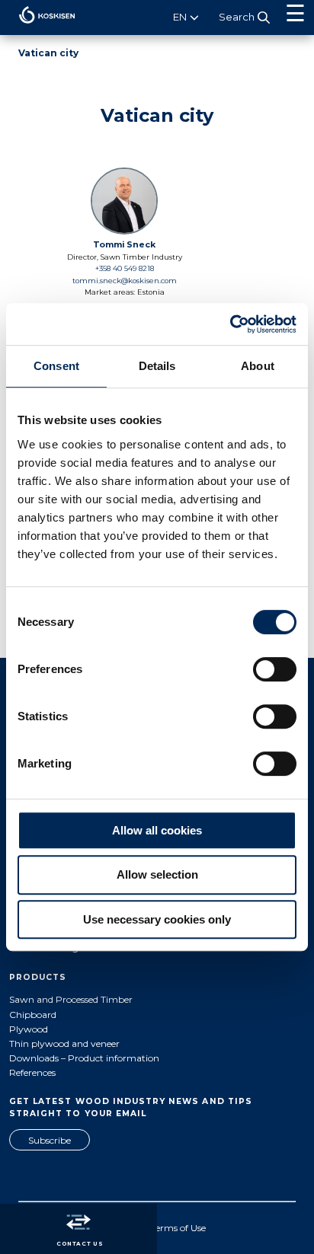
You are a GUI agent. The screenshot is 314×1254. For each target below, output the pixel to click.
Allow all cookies (157, 830)
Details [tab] (157, 365)
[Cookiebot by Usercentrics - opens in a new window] (229, 324)
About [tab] (257, 365)
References (32, 1072)
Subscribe (49, 1140)
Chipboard (32, 1014)
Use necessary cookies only (157, 919)
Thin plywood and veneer (64, 1043)
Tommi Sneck (124, 245)
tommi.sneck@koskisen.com (124, 280)
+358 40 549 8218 (124, 268)
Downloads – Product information (84, 1058)
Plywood (28, 1029)
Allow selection (157, 874)
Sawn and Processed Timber (71, 999)
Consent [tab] (56, 365)
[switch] (274, 669)
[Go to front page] (37, 27)
